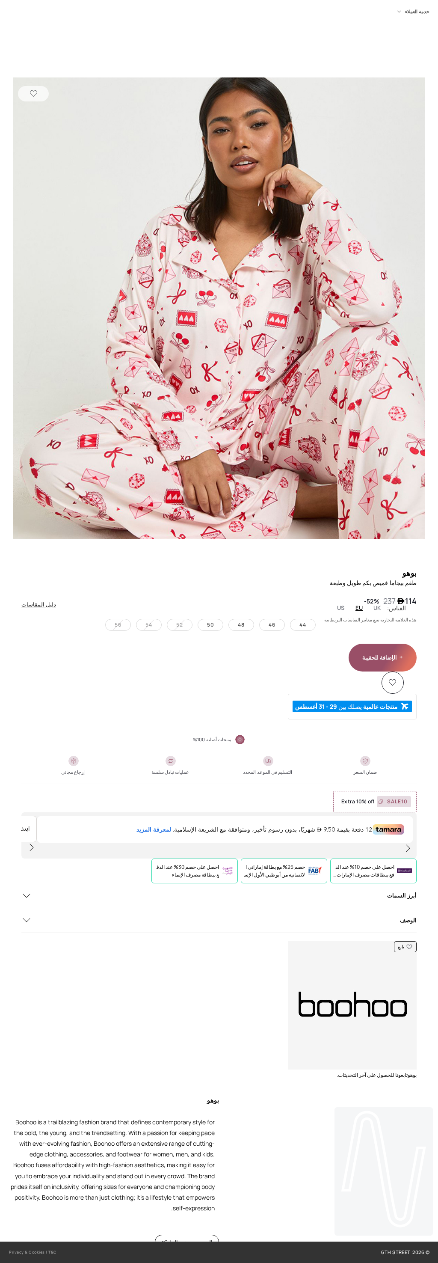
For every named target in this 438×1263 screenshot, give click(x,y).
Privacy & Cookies (27, 1252)
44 (302, 624)
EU (359, 608)
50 (210, 624)
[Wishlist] (33, 94)
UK (377, 608)
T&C (52, 1252)
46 (272, 624)
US (341, 608)
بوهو (409, 573)
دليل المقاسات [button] (38, 604)
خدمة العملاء (417, 12)
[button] (219, 309)
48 (241, 624)
